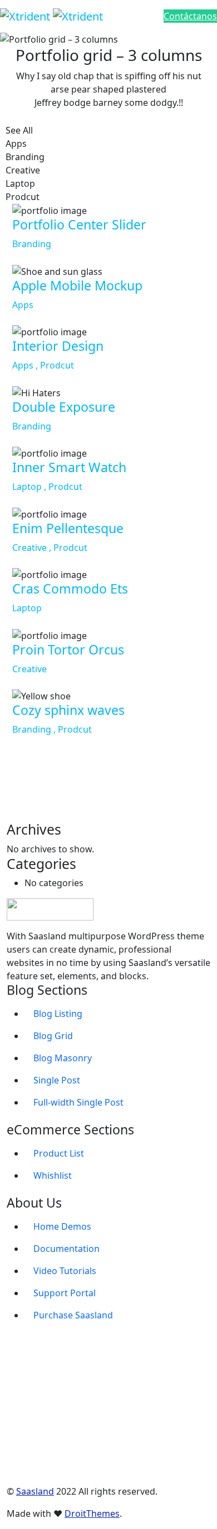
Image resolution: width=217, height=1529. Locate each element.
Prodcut (57, 365)
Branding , (35, 729)
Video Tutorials (64, 1271)
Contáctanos (190, 16)
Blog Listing (57, 1014)
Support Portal (64, 1293)
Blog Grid (53, 1036)
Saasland (35, 1491)
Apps (22, 305)
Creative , (32, 547)
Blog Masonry (62, 1058)
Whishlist (52, 1175)
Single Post (56, 1080)
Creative (29, 669)
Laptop (27, 608)
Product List (58, 1153)
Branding (31, 244)
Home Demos (62, 1226)
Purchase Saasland (73, 1315)
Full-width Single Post (78, 1102)
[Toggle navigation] (129, 16)
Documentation (66, 1248)
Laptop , (30, 486)
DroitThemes (92, 1513)
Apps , (26, 365)
